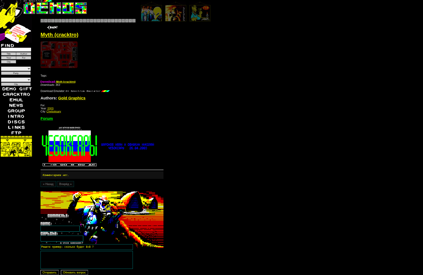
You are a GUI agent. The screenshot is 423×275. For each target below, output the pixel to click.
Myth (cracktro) (66, 81)
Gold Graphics (71, 98)
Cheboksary (53, 111)
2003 (50, 108)
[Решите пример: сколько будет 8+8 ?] (67, 192)
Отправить (50, 272)
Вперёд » (65, 184)
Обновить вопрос (74, 272)
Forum (47, 118)
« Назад (48, 184)
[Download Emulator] (88, 91)
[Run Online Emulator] (59, 54)
